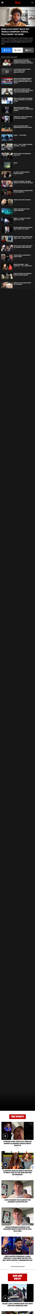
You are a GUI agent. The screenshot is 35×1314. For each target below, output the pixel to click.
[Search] (32, 2)
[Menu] (2, 2)
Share (8, 50)
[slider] (17, 26)
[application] (17, 16)
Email (30, 50)
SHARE (19, 50)
